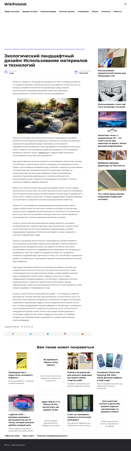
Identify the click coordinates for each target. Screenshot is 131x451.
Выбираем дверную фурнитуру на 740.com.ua (111, 164)
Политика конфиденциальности (52, 436)
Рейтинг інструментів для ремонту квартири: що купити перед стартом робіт (79, 376)
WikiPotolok (15, 4)
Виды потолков (12, 11)
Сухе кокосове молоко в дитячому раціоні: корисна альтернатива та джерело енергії (109, 406)
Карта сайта (28, 436)
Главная (7, 49)
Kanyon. (25, 320)
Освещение (83, 11)
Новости (117, 11)
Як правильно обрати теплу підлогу (51, 362)
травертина (43, 153)
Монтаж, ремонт (67, 11)
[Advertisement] (65, 31)
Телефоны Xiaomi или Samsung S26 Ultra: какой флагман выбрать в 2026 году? (109, 376)
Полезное (106, 11)
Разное (95, 11)
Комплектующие (48, 11)
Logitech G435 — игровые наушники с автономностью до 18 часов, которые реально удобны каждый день (21, 419)
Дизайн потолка (30, 11)
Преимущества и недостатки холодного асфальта (20, 375)
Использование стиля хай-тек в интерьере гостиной (112, 105)
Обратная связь (12, 436)
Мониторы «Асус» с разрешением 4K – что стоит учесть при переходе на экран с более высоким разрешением (112, 140)
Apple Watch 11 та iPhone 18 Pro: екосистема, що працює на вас (51, 406)
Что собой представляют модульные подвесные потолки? (111, 196)
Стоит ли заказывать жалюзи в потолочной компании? (79, 417)
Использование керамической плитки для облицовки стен (112, 73)
